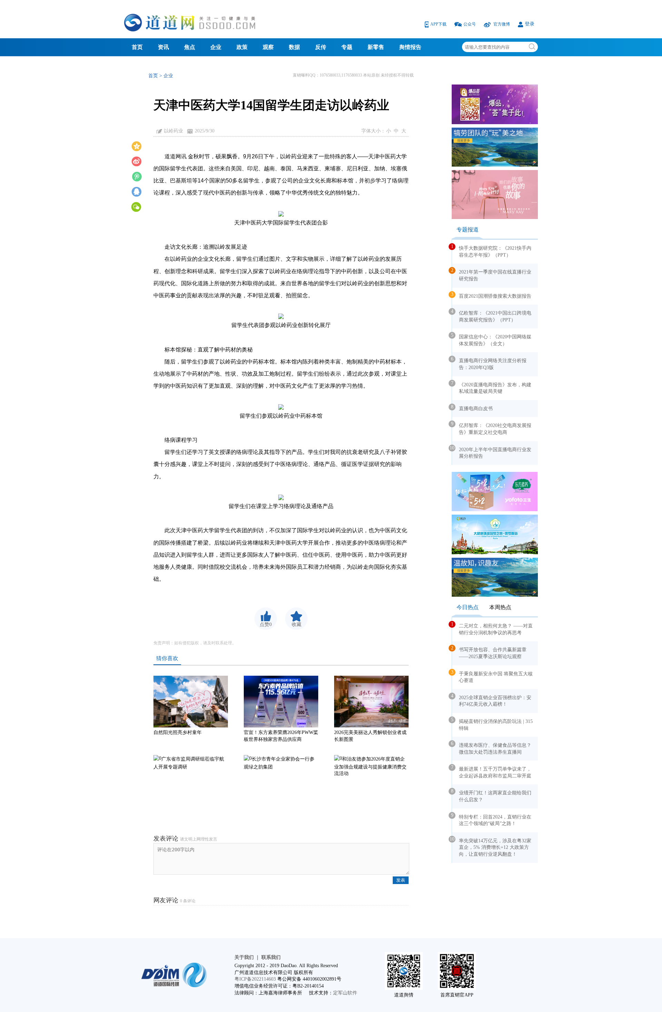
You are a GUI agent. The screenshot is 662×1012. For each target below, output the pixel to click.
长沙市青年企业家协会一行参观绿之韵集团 (279, 763)
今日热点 (468, 607)
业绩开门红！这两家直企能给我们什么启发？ (491, 795)
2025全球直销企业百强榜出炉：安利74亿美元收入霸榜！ (491, 700)
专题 (346, 47)
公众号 (470, 24)
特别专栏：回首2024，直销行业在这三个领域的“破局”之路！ (491, 819)
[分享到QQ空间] (136, 145)
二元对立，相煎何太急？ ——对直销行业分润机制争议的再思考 (492, 628)
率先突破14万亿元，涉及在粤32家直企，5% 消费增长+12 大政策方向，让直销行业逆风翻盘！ (491, 846)
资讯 (163, 47)
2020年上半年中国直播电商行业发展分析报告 (491, 452)
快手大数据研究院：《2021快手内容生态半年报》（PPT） (491, 251)
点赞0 (266, 624)
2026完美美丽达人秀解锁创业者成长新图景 (370, 736)
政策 (242, 47)
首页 (137, 47)
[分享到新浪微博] (136, 160)
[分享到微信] (136, 206)
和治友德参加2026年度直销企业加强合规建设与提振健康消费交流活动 (370, 766)
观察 (268, 47)
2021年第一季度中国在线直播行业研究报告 (491, 274)
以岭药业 (173, 130)
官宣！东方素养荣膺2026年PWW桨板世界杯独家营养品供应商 (281, 736)
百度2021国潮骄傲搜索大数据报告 (491, 295)
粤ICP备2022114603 (255, 979)
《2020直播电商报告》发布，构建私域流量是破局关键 (491, 387)
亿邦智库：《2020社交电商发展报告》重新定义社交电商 (491, 428)
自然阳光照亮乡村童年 (177, 732)
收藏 (296, 624)
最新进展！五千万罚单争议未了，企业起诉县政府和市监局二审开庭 (491, 771)
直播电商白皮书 (472, 407)
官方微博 (501, 24)
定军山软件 (345, 992)
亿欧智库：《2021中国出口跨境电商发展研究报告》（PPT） (491, 316)
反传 (320, 47)
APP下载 (439, 24)
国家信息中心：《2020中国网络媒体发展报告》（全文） (491, 339)
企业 (215, 47)
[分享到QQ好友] (136, 191)
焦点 (189, 47)
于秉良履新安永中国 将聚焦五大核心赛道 (492, 676)
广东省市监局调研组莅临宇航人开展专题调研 (188, 763)
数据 (294, 47)
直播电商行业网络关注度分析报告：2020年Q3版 (489, 363)
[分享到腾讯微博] (136, 175)
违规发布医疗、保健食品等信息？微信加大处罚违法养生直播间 (491, 748)
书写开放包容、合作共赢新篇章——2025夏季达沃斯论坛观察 (489, 652)
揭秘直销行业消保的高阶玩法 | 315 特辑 (492, 724)
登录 (529, 24)
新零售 (376, 47)
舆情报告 (410, 47)
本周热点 (500, 607)
